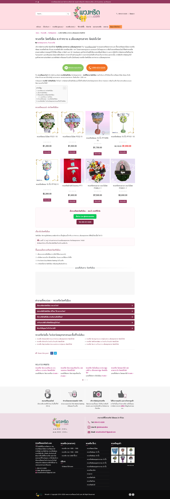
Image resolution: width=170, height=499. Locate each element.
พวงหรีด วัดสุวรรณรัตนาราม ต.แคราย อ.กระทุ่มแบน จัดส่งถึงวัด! (54, 344)
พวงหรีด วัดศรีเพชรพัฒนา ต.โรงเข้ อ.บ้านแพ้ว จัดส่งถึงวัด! (103, 341)
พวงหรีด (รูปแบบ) (58, 27)
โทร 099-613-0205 (85, 222)
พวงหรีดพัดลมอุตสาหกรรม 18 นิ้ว (97, 459)
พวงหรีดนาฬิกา (91, 470)
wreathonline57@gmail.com (106, 432)
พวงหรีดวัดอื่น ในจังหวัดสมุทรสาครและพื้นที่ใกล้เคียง (52, 101)
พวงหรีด (45, 446)
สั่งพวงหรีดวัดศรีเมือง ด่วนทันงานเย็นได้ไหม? (50, 317)
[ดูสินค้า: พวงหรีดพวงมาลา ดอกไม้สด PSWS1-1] (123, 171)
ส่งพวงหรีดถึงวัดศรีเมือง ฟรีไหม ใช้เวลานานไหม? (51, 311)
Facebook (51, 353)
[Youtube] (38, 2)
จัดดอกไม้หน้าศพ (115, 27)
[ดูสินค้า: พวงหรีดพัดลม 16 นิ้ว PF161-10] (123, 122)
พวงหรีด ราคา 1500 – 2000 (70, 452)
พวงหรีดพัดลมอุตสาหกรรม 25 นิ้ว (97, 466)
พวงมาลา (89, 474)
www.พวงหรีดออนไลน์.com (74, 494)
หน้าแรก (38, 27)
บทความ (105, 27)
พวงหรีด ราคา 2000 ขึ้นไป (69, 456)
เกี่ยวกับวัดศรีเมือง (42, 92)
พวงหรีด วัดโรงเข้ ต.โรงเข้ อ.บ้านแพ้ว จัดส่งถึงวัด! (50, 341)
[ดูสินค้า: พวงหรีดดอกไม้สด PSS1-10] (47, 122)
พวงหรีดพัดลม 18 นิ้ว (93, 456)
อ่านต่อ (55, 373)
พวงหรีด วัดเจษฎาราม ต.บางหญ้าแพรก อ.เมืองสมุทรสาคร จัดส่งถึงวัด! (106, 339)
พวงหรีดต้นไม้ (91, 485)
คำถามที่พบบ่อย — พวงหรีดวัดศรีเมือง (47, 99)
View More (130, 465)
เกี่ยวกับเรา (46, 27)
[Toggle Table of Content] (64, 88)
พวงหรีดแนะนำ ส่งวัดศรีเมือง (45, 90)
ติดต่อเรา (132, 14)
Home (37, 33)
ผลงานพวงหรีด (97, 27)
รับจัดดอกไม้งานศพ (67, 466)
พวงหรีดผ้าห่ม (91, 481)
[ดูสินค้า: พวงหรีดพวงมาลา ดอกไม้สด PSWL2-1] (97, 171)
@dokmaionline (102, 427)
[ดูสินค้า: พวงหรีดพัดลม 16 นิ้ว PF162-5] (47, 170)
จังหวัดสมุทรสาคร (52, 33)
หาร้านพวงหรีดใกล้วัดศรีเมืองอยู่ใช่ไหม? (48, 322)
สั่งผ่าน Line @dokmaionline (85, 216)
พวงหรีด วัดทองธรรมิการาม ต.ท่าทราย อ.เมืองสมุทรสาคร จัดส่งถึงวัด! (55, 339)
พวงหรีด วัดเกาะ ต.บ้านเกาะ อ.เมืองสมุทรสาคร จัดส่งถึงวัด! (103, 344)
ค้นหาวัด (88, 27)
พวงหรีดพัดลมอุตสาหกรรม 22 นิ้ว (97, 463)
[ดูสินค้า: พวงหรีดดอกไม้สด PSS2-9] (72, 122)
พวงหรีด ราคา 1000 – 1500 (70, 448)
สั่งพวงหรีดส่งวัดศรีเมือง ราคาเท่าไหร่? (48, 305)
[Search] (68, 13)
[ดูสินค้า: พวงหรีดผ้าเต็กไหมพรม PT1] (72, 171)
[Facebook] (36, 2)
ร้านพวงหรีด (43, 33)
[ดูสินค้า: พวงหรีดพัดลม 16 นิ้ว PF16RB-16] (97, 123)
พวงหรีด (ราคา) (70, 27)
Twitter (55, 353)
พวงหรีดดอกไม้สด (92, 448)
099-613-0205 (122, 14)
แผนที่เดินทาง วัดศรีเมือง (46, 97)
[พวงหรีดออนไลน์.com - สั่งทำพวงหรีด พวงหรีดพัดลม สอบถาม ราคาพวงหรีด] (86, 13)
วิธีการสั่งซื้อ (81, 27)
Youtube (133, 494)
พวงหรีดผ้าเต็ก (91, 477)
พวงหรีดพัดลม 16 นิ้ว (93, 452)
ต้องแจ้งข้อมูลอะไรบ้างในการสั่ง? (46, 328)
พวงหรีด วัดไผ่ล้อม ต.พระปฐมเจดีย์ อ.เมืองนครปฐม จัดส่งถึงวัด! (96, 370)
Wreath (47, 494)
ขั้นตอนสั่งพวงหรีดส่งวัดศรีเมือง (46, 95)
